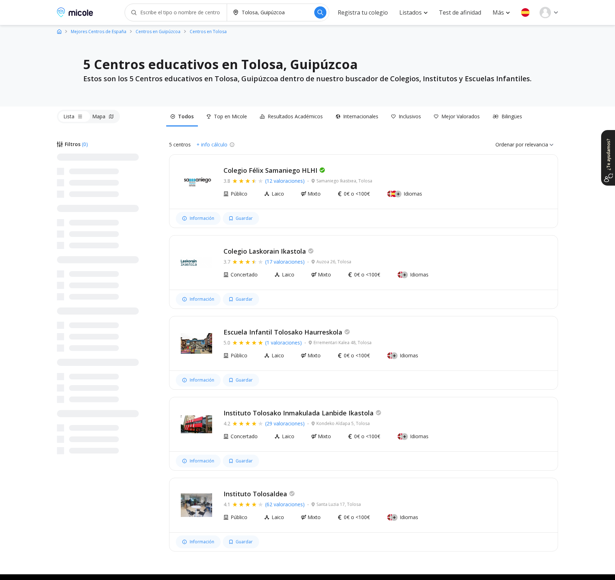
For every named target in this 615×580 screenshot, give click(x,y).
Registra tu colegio (363, 12)
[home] (59, 31)
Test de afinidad (460, 12)
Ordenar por (509, 144)
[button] (525, 12)
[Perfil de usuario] (549, 12)
